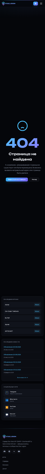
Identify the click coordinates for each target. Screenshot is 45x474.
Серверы (5, 461)
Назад (34, 179)
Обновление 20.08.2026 (12, 355)
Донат (5, 469)
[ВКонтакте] (14, 451)
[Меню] (41, 3)
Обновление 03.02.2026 (12, 370)
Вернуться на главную (17, 179)
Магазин (5, 465)
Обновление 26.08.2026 (12, 347)
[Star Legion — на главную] (8, 3)
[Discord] (4, 451)
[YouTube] (19, 451)
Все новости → (22, 377)
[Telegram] (9, 451)
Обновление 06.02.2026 (12, 362)
